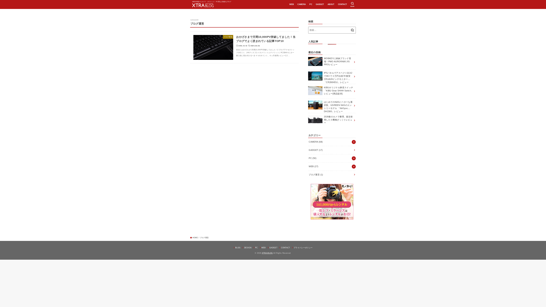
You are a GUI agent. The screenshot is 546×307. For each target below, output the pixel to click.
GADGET (320, 4)
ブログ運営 (316, 175)
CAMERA (301, 4)
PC (310, 4)
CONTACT (342, 4)
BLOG (237, 248)
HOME (195, 237)
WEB (291, 4)
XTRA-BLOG (267, 253)
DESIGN (247, 248)
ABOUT (331, 4)
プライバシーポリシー (303, 248)
